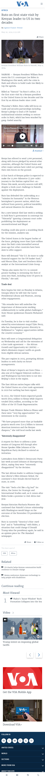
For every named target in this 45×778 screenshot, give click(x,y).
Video (6, 612)
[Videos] (17, 775)
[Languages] (27, 775)
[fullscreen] (41, 145)
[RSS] (26, 740)
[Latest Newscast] (6, 775)
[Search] (38, 775)
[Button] (40, 37)
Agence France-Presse (13, 28)
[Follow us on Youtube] (14, 740)
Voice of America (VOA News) (18, 132)
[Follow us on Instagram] (20, 740)
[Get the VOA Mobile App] (22, 678)
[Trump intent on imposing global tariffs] (22, 629)
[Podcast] (31, 740)
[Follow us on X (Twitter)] (9, 740)
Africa (4, 10)
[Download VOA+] (22, 711)
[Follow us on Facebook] (3, 740)
